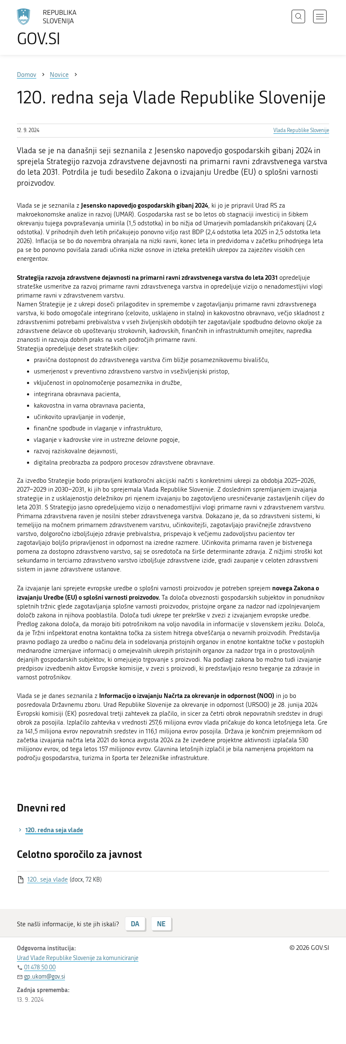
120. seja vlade (47, 879)
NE (161, 923)
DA (135, 923)
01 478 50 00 (40, 967)
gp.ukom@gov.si (44, 976)
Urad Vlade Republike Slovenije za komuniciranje (77, 958)
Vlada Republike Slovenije (301, 130)
